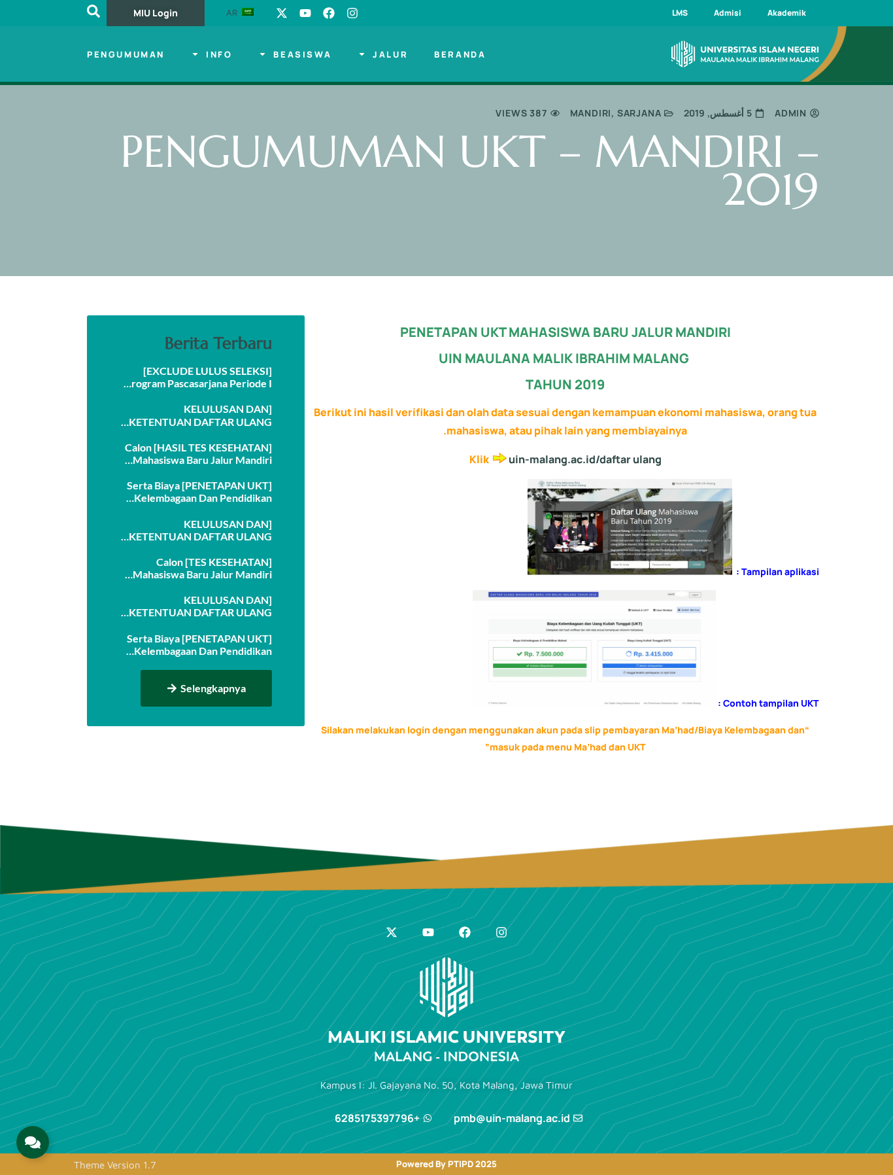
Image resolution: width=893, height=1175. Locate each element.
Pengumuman (126, 54)
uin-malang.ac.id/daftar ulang (585, 459)
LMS (680, 12)
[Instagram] (352, 13)
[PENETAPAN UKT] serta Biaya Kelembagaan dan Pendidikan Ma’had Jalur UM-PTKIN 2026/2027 (199, 644)
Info (219, 54)
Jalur (390, 54)
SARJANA (639, 113)
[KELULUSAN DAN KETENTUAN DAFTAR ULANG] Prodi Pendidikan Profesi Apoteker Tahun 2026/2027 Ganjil (199, 605)
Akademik (786, 12)
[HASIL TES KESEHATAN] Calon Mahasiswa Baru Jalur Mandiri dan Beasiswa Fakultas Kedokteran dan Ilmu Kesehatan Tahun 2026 (196, 453)
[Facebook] (329, 13)
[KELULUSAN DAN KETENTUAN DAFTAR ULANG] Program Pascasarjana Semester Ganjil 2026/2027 (197, 414)
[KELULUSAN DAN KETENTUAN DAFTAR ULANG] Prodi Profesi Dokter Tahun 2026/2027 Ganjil (199, 529)
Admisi (727, 12)
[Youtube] (305, 13)
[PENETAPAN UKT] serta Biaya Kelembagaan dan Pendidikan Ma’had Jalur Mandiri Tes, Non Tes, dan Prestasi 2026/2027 (199, 491)
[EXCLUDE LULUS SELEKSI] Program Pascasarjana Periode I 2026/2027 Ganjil (198, 376)
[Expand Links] (32, 1142)
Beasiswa (302, 54)
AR (233, 12)
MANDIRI (591, 113)
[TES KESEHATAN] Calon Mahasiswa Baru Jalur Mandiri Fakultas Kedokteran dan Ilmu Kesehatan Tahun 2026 (201, 567)
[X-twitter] (282, 13)
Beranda (460, 54)
